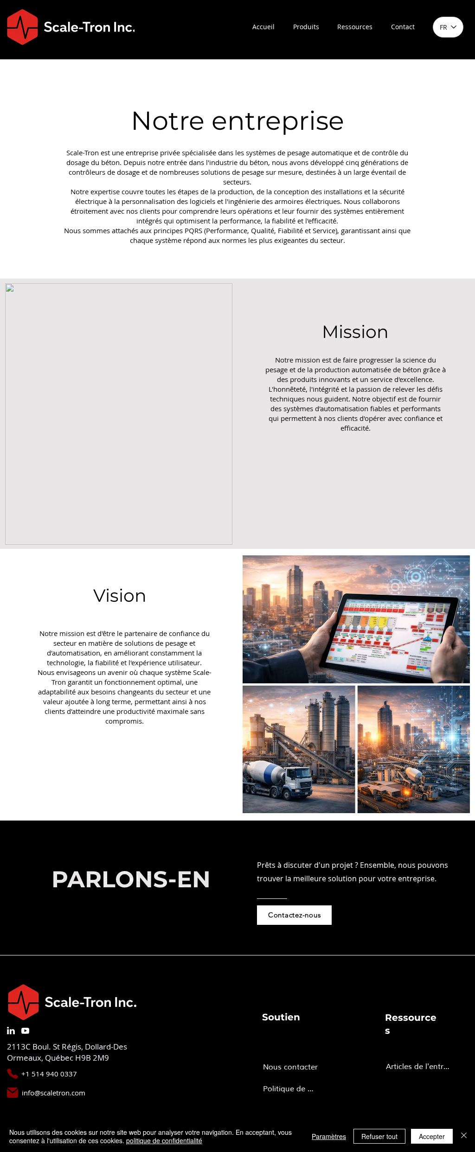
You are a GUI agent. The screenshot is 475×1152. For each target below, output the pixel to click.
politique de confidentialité (164, 1140)
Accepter (432, 1136)
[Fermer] (463, 1136)
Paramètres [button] (329, 1136)
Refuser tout (379, 1136)
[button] (306, 27)
